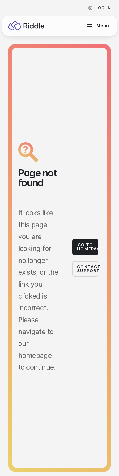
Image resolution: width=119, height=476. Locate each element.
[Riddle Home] (26, 25)
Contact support (87, 268)
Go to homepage (87, 246)
